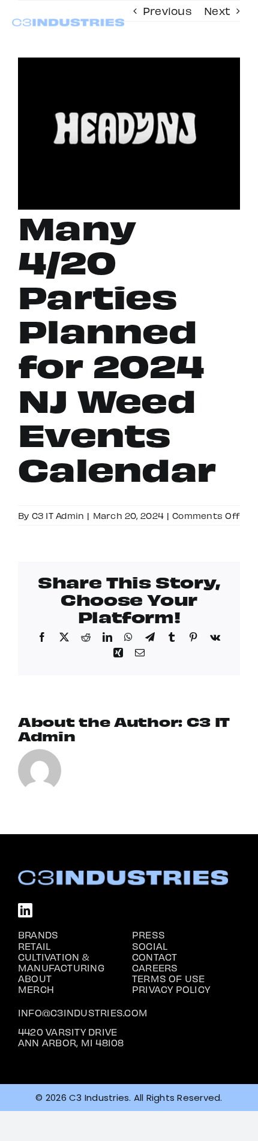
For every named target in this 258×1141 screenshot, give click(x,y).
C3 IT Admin (58, 515)
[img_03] (68, 23)
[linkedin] (25, 910)
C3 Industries (99, 1097)
